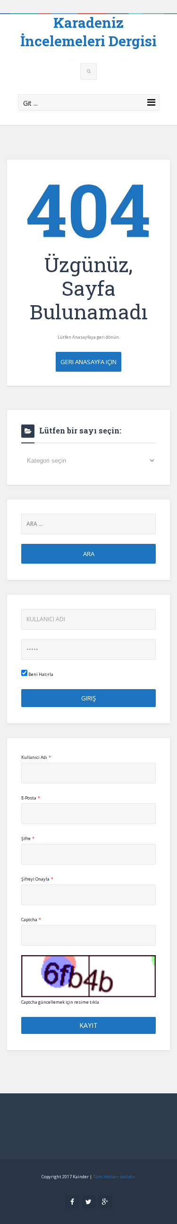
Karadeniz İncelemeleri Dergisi (88, 31)
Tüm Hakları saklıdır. (114, 1177)
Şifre (27, 838)
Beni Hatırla (40, 674)
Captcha (31, 919)
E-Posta (30, 798)
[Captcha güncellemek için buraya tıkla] (88, 976)
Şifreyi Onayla (37, 879)
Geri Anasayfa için (88, 362)
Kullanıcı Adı (36, 757)
